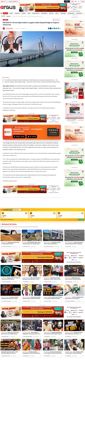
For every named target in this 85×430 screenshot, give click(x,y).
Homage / (25, 242)
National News (13, 181)
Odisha (11, 13)
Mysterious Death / (69, 332)
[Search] (78, 1)
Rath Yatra (17, 13)
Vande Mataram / (26, 277)
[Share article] (19, 246)
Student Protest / (47, 332)
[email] (56, 28)
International (44, 13)
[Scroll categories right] (83, 13)
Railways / (46, 297)
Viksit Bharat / (47, 277)
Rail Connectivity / (27, 297)
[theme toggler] (76, 1)
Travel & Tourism (35, 13)
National (5, 13)
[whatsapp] (52, 28)
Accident (23, 13)
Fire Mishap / (47, 351)
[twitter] (50, 28)
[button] (14, 214)
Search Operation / (69, 242)
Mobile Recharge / (5, 297)
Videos (2, 1)
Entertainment (71, 13)
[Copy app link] (58, 28)
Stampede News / (69, 351)
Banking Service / (48, 242)
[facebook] (49, 28)
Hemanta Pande (9, 28)
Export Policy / (4, 242)
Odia (72, 1)
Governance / (4, 332)
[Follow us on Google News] (60, 28)
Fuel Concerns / (68, 297)
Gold (29, 13)
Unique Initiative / (27, 332)
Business (51, 13)
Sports (57, 13)
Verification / (4, 277)
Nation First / (68, 277)
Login (82, 1)
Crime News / (26, 351)
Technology (63, 13)
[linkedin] (54, 28)
